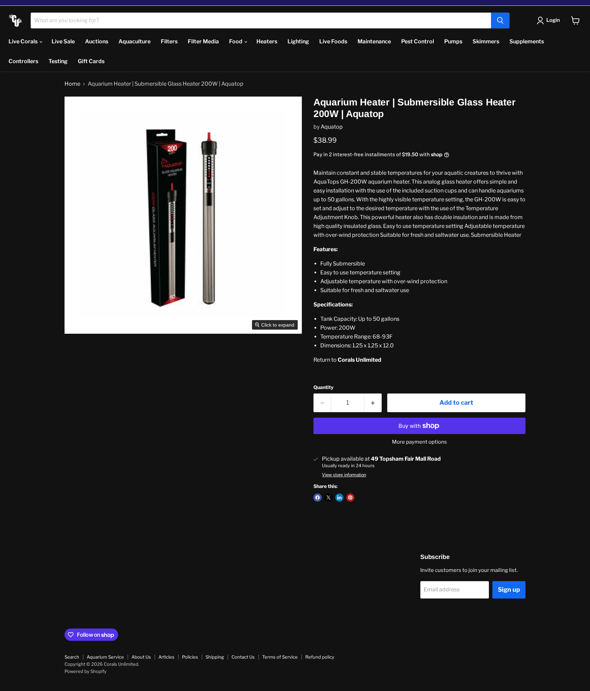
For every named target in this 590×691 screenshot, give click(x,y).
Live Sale (63, 41)
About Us (141, 657)
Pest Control (417, 41)
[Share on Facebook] (317, 497)
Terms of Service (280, 657)
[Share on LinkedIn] (339, 497)
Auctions (96, 41)
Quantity (323, 387)
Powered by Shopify (86, 671)
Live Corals (24, 41)
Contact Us (243, 657)
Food (236, 41)
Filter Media (203, 41)
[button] (550, 20)
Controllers (23, 61)
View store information (344, 475)
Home (72, 84)
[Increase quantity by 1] (373, 402)
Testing (58, 61)
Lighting (298, 41)
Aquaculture (134, 41)
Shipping (215, 657)
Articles (166, 657)
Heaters (266, 41)
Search (72, 657)
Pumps (453, 41)
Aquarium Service (105, 657)
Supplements (526, 41)
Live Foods (333, 41)
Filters (169, 41)
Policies (190, 657)
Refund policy (319, 657)
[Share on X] (328, 497)
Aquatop (332, 127)
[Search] (500, 20)
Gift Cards (91, 61)
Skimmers (486, 41)
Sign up (509, 589)
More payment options (419, 442)
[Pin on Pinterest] (350, 497)
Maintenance (374, 41)
